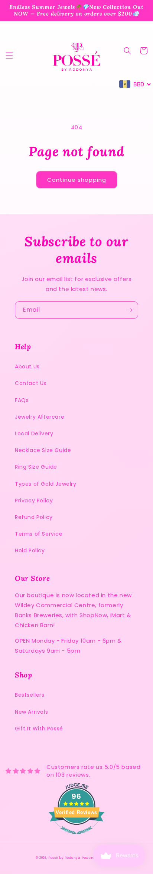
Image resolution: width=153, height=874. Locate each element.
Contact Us (30, 383)
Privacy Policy (34, 500)
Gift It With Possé (39, 728)
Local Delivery (34, 433)
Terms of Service (39, 534)
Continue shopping (76, 180)
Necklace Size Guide (43, 450)
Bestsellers (30, 695)
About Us (27, 366)
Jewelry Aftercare (39, 417)
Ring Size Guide (36, 467)
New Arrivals (31, 712)
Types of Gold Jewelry (45, 484)
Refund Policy (34, 517)
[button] (9, 55)
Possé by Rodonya (64, 857)
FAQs (22, 400)
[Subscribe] (129, 310)
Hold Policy (30, 550)
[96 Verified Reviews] (76, 838)
